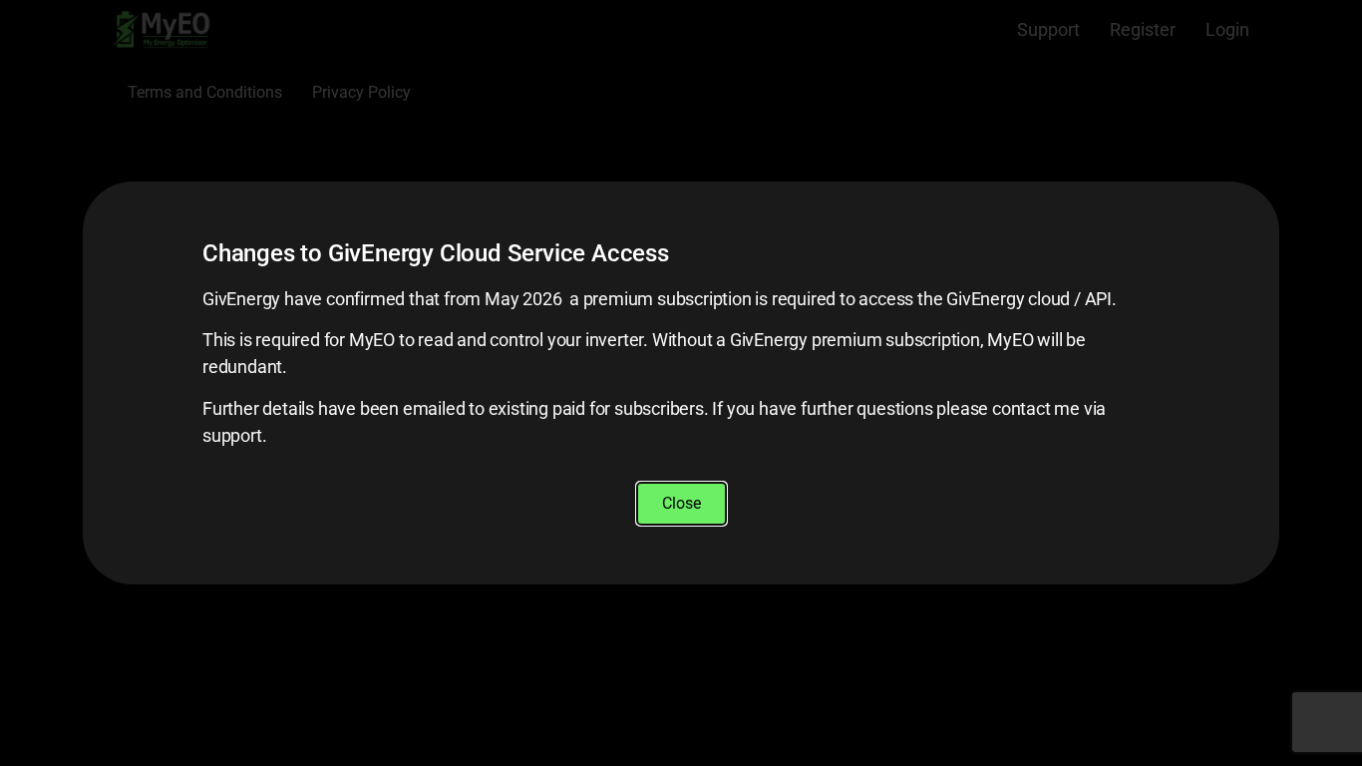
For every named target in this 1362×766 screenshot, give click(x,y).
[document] (681, 383)
